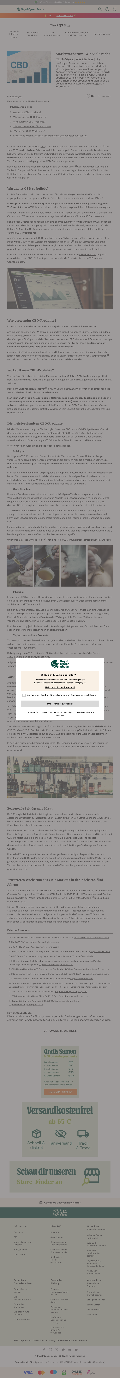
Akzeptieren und (62, 695)
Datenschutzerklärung (84, 695)
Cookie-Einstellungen (53, 695)
